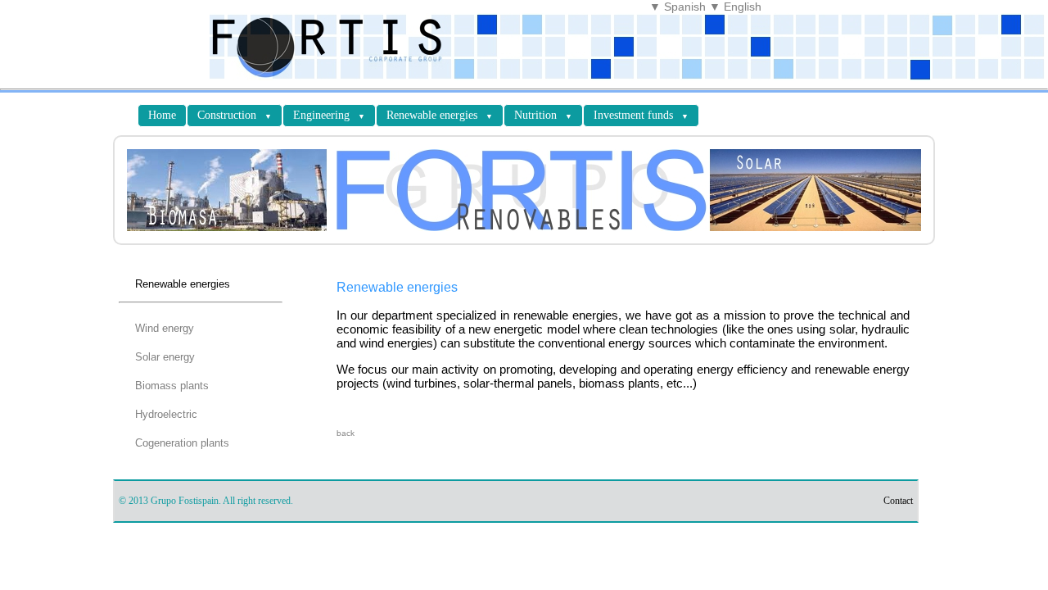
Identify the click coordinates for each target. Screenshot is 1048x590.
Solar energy (165, 357)
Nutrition (543, 115)
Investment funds (641, 115)
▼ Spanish (677, 6)
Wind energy (164, 328)
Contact (898, 500)
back (346, 433)
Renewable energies (439, 115)
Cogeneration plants (182, 443)
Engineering (329, 115)
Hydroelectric (166, 414)
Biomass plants (172, 385)
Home (162, 115)
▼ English (735, 6)
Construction (234, 115)
